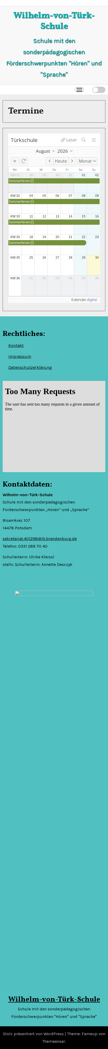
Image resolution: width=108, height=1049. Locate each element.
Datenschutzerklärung (30, 367)
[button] (88, 89)
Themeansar (53, 1041)
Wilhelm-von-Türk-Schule (54, 21)
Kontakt (16, 345)
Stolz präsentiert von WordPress (34, 1033)
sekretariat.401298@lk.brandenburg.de (40, 538)
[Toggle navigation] (79, 90)
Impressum (19, 356)
